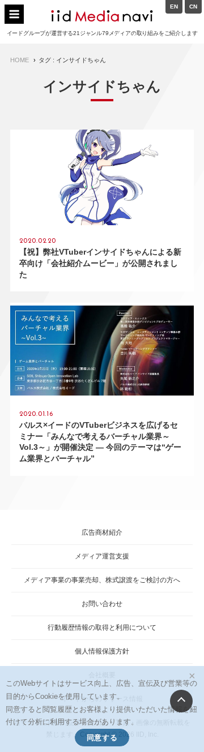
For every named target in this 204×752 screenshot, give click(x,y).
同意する (102, 737)
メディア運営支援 (102, 556)
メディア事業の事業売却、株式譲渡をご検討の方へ (102, 580)
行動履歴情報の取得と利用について (102, 627)
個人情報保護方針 (102, 651)
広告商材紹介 (102, 532)
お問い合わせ (102, 604)
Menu (14, 14)
